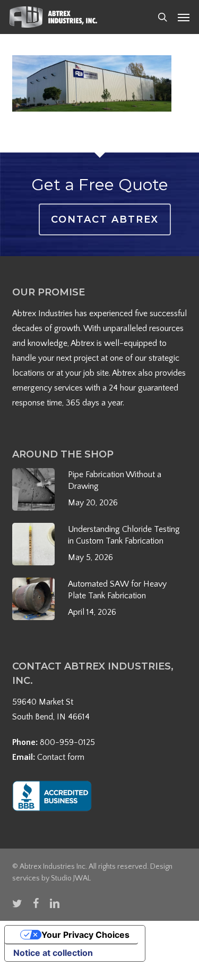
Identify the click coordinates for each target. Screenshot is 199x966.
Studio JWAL (71, 878)
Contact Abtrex (105, 219)
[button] (183, 17)
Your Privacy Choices (85, 934)
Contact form (60, 757)
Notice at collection (53, 952)
